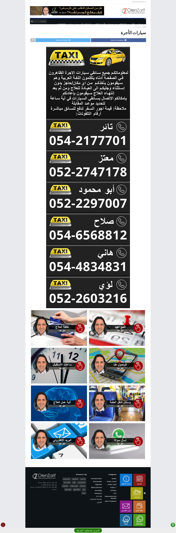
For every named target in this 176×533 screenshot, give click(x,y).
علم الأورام (65, 486)
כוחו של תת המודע (96, 499)
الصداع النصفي (81, 482)
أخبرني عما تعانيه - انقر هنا (88, 530)
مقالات (133, 24)
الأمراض (99, 502)
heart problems (110, 501)
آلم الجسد (82, 479)
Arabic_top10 (111, 481)
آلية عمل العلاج (100, 24)
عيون (84, 489)
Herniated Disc (96, 478)
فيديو (76, 24)
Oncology (98, 490)
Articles (113, 490)
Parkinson (98, 493)
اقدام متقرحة (66, 479)
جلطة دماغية (67, 482)
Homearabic (97, 481)
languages (62, 24)
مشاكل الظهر (77, 489)
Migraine (98, 484)
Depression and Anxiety (110, 497)
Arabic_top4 (112, 484)
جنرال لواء (82, 486)
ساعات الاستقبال (86, 24)
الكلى (74, 482)
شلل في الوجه (74, 486)
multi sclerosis (96, 487)
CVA (114, 493)
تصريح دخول (112, 24)
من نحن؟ (141, 24)
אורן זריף (99, 496)
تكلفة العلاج (122, 24)
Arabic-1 (113, 487)
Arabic (114, 478)
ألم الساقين (75, 479)
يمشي (83, 493)
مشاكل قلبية (68, 489)
